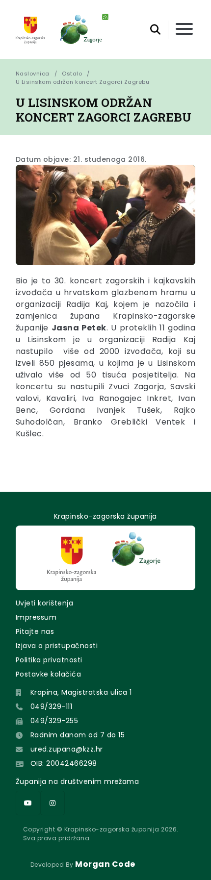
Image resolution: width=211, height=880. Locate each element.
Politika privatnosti (49, 660)
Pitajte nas (35, 631)
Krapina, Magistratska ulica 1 (81, 692)
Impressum (36, 617)
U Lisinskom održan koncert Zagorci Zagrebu (82, 81)
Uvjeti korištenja (44, 603)
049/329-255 (54, 721)
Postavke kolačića (48, 674)
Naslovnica (33, 73)
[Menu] (184, 30)
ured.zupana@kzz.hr (66, 749)
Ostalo (72, 73)
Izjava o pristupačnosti (57, 646)
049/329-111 (51, 706)
